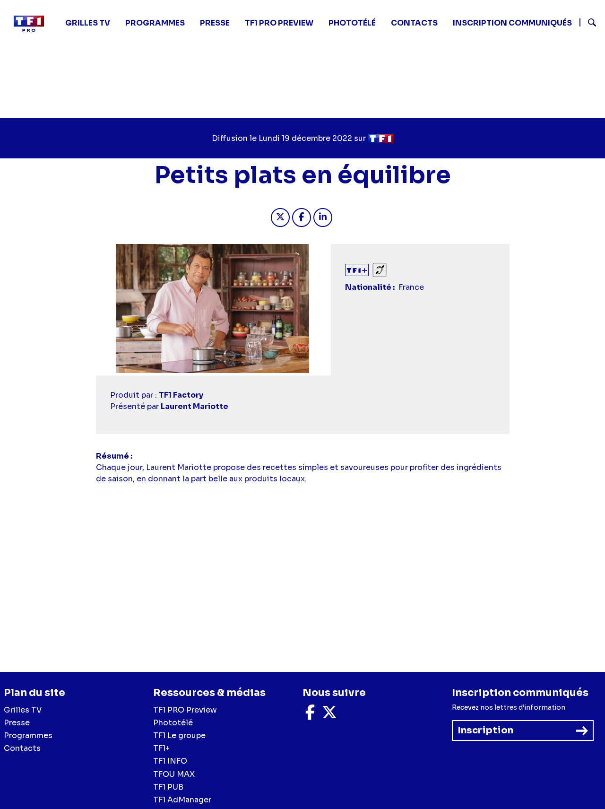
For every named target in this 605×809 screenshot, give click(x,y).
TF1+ (161, 748)
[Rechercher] (588, 23)
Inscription (485, 730)
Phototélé (352, 23)
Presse (215, 23)
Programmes (28, 735)
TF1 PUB (168, 787)
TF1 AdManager (182, 800)
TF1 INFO (170, 761)
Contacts (22, 748)
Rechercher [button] (588, 22)
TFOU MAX (174, 774)
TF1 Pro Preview (279, 23)
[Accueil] (33, 23)
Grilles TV (87, 23)
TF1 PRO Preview (185, 710)
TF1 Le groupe (179, 735)
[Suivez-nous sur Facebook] (310, 715)
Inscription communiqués (512, 23)
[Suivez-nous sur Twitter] (329, 715)
